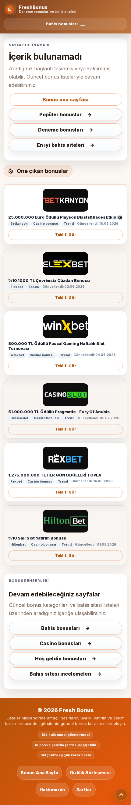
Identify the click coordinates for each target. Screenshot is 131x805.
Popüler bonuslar (60, 114)
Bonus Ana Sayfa (39, 772)
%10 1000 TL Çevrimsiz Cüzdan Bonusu (49, 280)
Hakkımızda (52, 789)
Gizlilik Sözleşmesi (90, 772)
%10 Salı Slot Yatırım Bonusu (37, 538)
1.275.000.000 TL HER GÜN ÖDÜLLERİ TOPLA (54, 475)
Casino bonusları (61, 643)
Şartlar (84, 789)
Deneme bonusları (60, 130)
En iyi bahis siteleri (60, 145)
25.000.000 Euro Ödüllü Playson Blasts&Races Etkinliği (65, 217)
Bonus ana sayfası (66, 100)
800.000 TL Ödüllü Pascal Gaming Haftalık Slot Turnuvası (56, 346)
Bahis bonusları (60, 628)
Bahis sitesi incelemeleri (60, 674)
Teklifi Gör (65, 234)
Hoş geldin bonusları (60, 659)
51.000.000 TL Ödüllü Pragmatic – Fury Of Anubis (59, 411)
